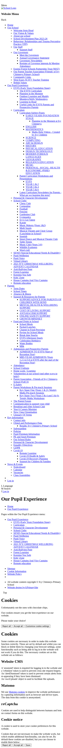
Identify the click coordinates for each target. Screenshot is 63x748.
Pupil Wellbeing (21, 255)
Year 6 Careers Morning (25, 409)
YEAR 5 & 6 (32, 189)
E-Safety (17, 384)
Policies (17, 431)
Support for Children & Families (35, 461)
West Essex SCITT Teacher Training (31, 80)
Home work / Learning (24, 371)
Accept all (18, 626)
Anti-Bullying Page (22, 269)
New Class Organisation (25, 412)
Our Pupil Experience (17, 85)
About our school (21, 36)
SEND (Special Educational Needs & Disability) (36, 253)
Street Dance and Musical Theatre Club (39, 239)
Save (28, 745)
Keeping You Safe (22, 274)
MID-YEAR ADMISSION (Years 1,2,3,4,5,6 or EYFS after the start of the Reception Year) (39, 360)
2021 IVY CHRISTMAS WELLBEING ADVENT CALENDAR (33, 265)
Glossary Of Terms (22, 415)
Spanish (23, 236)
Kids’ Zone (18, 277)
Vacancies (18, 472)
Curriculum (18, 110)
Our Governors (20, 52)
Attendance (18, 365)
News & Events (15, 464)
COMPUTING (33, 140)
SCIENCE (31, 137)
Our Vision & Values (23, 33)
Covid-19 (18, 450)
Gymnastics (25, 217)
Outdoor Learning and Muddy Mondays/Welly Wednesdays (34, 97)
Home (10, 25)
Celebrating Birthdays (30, 340)
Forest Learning (21, 272)
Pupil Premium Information (26, 434)
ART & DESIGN (34, 143)
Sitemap (11, 568)
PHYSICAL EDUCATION (39, 148)
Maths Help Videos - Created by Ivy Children (46, 133)
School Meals (26, 324)
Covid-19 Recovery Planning (34, 458)
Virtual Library (20, 261)
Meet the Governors (29, 55)
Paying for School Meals (31, 332)
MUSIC (29, 165)
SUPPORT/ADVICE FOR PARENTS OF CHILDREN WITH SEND (40, 301)
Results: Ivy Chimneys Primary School (38, 425)
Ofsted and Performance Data (27, 423)
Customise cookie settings (37, 626)
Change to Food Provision (32, 329)
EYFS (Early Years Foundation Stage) (31, 88)
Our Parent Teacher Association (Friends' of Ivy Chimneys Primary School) (36, 73)
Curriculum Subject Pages (32, 112)
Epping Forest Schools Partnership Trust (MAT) (36, 69)
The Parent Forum (22, 401)
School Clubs (19, 200)
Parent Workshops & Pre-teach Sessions (32, 387)
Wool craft (25, 250)
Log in (10, 480)
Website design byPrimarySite (22, 587)
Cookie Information (16, 571)
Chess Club (25, 203)
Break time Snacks (29, 335)
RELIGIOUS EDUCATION (40, 162)
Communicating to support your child (31, 404)
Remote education (22, 283)
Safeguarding (19, 428)
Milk (22, 346)
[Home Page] (8, 8)
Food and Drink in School (26, 321)
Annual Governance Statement (34, 58)
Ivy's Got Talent (27, 220)
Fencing (23, 211)
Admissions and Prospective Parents (30, 349)
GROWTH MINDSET (31, 318)
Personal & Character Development (30, 198)
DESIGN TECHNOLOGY (39, 151)
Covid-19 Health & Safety (32, 456)
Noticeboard (19, 467)
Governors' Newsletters (31, 60)
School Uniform (21, 368)
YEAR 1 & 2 (32, 184)
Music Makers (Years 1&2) (33, 225)
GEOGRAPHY (33, 159)
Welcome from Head (23, 30)
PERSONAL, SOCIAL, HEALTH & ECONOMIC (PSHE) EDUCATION (43, 170)
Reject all (6, 626)
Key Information (15, 417)
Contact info (19, 420)
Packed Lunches (27, 327)
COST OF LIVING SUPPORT (35, 310)
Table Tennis (26, 242)
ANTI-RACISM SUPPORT (33, 313)
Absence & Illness (22, 294)
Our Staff (17, 47)
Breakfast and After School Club (29, 406)
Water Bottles (26, 343)
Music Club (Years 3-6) (31, 244)
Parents (10, 285)
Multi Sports (25, 228)
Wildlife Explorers (28, 247)
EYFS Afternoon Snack (31, 338)
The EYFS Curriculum (31, 91)
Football (24, 209)
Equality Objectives (22, 445)
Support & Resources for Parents (29, 296)
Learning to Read (28, 102)
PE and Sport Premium (24, 436)
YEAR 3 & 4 (32, 187)
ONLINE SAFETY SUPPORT (35, 316)
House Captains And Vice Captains (30, 280)
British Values (20, 82)
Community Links (22, 77)
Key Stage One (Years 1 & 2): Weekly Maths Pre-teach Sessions (38, 391)
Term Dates (19, 288)
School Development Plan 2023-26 (30, 38)
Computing (25, 206)
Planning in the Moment (31, 93)
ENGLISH (31, 126)
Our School (13, 27)
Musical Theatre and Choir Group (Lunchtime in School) (36, 232)
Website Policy (14, 574)
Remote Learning (28, 453)
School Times (20, 291)
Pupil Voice (19, 258)
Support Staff (26, 49)
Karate (23, 222)
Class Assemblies (21, 475)
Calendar (17, 469)
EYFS (29, 181)
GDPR (16, 447)
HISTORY (31, 145)
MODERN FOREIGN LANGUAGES (37, 155)
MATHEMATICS (34, 129)
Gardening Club (27, 214)
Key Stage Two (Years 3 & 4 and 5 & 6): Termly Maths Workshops (39, 397)
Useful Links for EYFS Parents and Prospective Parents (37, 106)
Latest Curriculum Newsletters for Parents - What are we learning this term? (40, 193)
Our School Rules (22, 439)
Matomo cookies (17, 692)
